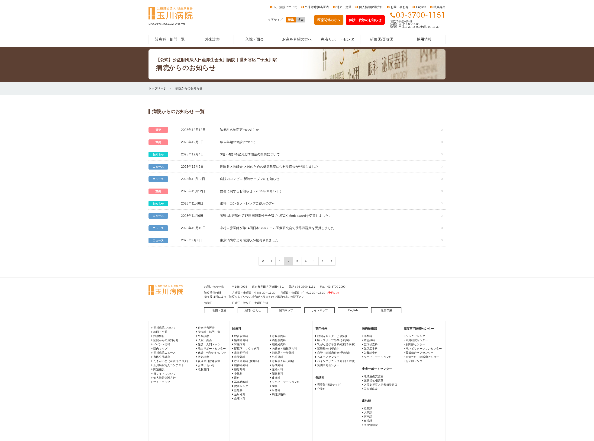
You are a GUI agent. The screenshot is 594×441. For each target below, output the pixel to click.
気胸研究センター (328, 365)
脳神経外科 (241, 365)
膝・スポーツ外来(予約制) (333, 340)
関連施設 (159, 369)
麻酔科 (276, 390)
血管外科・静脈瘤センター (422, 357)
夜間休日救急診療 (209, 361)
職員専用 (439, 7)
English (421, 7)
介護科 (321, 389)
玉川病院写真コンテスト (168, 365)
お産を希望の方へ (297, 39)
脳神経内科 (279, 344)
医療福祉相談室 (373, 380)
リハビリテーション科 (286, 382)
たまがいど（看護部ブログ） (171, 361)
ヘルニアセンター (328, 357)
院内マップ (286, 310)
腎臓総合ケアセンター (419, 352)
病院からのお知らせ (165, 340)
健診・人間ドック (209, 344)
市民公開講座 (161, 357)
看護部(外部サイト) (329, 384)
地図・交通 (344, 7)
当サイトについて (164, 373)
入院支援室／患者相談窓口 (380, 384)
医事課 (368, 416)
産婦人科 (277, 369)
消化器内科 (279, 340)
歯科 (275, 386)
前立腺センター (415, 361)
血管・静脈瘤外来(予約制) (333, 352)
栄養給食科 (371, 352)
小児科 (238, 373)
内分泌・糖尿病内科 (284, 348)
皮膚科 (276, 377)
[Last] (331, 261)
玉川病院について (285, 7)
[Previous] (271, 261)
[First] (262, 261)
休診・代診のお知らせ (212, 352)
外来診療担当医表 (317, 7)
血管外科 (239, 357)
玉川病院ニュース (164, 352)
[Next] (323, 261)
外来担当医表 (206, 327)
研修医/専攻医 (381, 39)
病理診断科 (279, 394)
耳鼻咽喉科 (241, 382)
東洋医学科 (241, 352)
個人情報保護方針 (371, 7)
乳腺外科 (277, 357)
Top (583, 430)
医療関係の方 (328, 20)
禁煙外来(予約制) (328, 348)
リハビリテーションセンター (424, 348)
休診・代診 (365, 20)
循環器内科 (241, 340)
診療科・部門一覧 (170, 39)
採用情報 (424, 39)
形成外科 (277, 365)
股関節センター (415, 344)
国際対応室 (371, 389)
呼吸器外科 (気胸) (283, 361)
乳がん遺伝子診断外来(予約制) (336, 344)
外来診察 (212, 39)
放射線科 (239, 394)
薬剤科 (368, 336)
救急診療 (203, 357)
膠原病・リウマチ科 (246, 348)
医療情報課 (371, 425)
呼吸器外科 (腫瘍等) (246, 361)
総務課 (368, 408)
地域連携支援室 (373, 376)
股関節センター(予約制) (332, 336)
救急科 (238, 390)
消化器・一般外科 (283, 352)
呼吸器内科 (279, 336)
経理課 (368, 420)
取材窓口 (203, 369)
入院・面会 (254, 39)
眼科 (237, 377)
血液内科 (239, 398)
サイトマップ (319, 310)
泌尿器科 (277, 373)
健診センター (242, 386)
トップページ (157, 88)
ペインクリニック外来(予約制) (336, 361)
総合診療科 (241, 336)
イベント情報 (161, 344)
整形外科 (239, 369)
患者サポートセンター (339, 39)
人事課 (368, 412)
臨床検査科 (371, 344)
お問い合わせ (400, 7)
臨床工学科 (371, 348)
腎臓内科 (239, 344)
